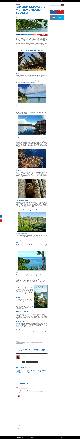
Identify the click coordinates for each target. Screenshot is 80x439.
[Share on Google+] (45, 17)
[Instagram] (58, 1)
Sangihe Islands (26, 342)
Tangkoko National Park (38, 342)
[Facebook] (55, 1)
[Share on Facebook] (42, 17)
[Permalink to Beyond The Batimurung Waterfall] (43, 375)
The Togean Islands (19, 138)
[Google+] (56, 1)
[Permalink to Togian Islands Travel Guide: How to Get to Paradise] (32, 375)
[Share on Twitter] (44, 17)
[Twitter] (61, 1)
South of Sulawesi (41, 238)
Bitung (17, 342)
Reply (26, 388)
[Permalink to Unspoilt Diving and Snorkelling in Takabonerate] (21, 375)
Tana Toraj (39, 75)
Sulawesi (29, 342)
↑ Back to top (62, 437)
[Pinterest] (59, 1)
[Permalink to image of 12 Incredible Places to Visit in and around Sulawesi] (32, 25)
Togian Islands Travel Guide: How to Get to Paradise (31, 371)
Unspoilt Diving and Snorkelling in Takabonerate (19, 371)
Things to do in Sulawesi (19, 343)
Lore (22, 342)
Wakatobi (38, 107)
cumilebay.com (21, 387)
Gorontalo (20, 342)
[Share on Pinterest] (47, 17)
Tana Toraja (32, 342)
